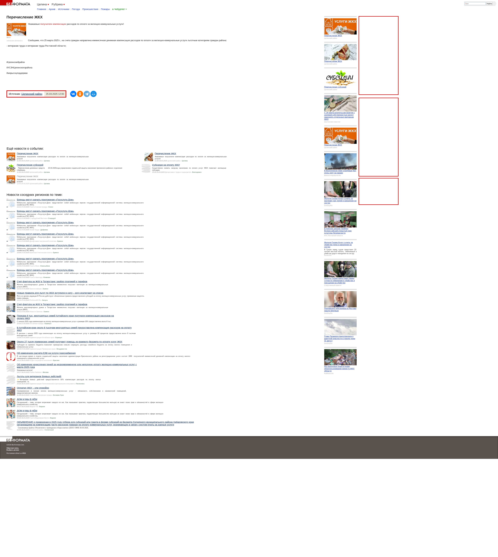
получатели (46, 24)
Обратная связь (12, 448)
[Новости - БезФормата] (15, 3)
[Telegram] (87, 94)
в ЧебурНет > (119, 9)
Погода (76, 9)
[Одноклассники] (80, 94)
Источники (63, 9)
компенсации (59, 24)
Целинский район (31, 93)
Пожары (105, 9)
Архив (52, 9)
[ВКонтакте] (73, 94)
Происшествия (90, 9)
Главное (41, 9)
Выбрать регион (12, 450)
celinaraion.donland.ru (15, 41)
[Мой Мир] (93, 94)
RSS (24, 453)
